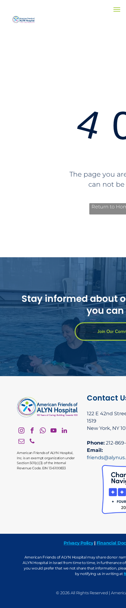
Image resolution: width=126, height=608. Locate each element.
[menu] (117, 9)
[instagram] (21, 431)
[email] (21, 442)
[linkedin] (64, 431)
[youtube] (53, 431)
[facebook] (32, 431)
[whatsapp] (42, 431)
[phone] (32, 442)
